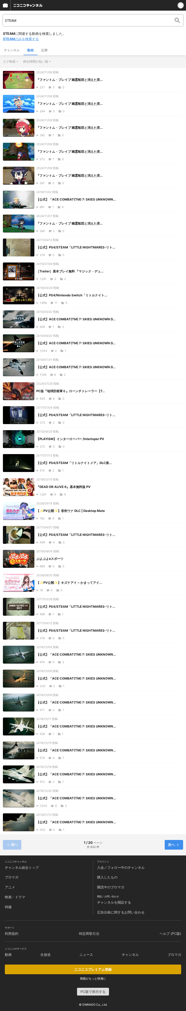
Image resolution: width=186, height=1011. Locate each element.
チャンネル (12, 50)
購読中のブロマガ (110, 887)
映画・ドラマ (15, 897)
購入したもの (107, 877)
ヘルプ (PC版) (170, 933)
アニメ (10, 887)
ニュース (86, 954)
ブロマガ (11, 877)
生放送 (45, 954)
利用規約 (11, 933)
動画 (30, 50)
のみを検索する (21, 39)
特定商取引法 (89, 933)
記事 (44, 50)
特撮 (8, 907)
